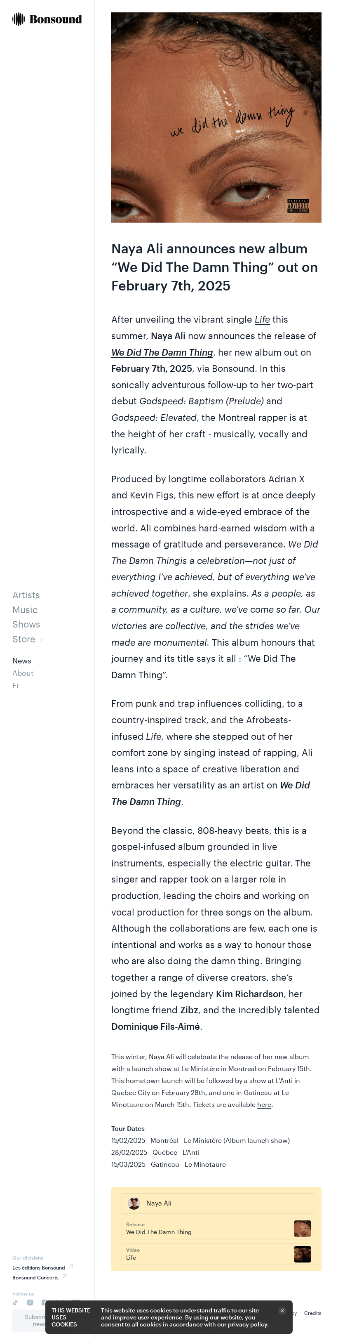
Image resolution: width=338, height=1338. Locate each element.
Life (262, 319)
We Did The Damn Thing (162, 352)
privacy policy (247, 1324)
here (264, 1104)
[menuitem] (47, 20)
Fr (15, 685)
